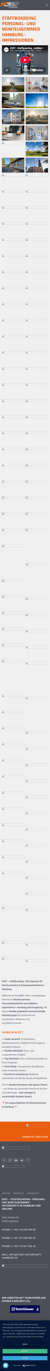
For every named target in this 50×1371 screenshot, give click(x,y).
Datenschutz (33, 1193)
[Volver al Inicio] (10, 5)
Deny (25, 1344)
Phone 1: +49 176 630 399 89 (19, 1229)
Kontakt (6, 1193)
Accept (25, 1351)
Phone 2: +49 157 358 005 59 (19, 1238)
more (25, 1358)
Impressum (18, 1193)
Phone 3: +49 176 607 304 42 (19, 1246)
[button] (47, 5)
